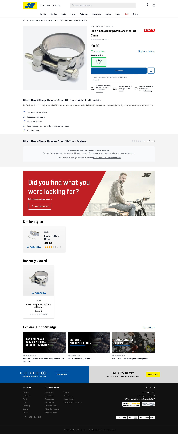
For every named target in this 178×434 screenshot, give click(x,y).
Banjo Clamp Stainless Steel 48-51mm (38, 305)
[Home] (24, 20)
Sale (126, 14)
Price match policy (50, 406)
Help (48, 5)
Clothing (54, 14)
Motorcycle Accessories (35, 20)
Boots (64, 14)
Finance (66, 393)
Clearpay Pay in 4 (69, 399)
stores (141, 89)
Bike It (46, 232)
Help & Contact (49, 396)
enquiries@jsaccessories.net (146, 396)
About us (26, 393)
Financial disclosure (110, 430)
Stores (42, 5)
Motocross (84, 14)
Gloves (73, 14)
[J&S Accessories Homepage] (30, 5)
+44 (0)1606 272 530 (41, 206)
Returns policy (49, 402)
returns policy (148, 91)
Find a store (26, 396)
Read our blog (153, 374)
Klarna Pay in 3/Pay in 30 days (73, 402)
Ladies (108, 14)
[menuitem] (43, 14)
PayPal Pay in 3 (68, 396)
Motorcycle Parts (51, 20)
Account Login (49, 393)
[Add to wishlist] (151, 71)
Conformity (26, 406)
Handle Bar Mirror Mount (52, 238)
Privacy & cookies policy (52, 409)
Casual (118, 14)
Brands (135, 14)
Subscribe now (61, 374)
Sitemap (25, 412)
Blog (24, 402)
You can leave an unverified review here (107, 158)
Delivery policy (49, 399)
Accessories (97, 14)
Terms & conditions (51, 412)
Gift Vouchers (56, 5)
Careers (25, 409)
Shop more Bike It (97, 26)
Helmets (43, 14)
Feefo (92, 150)
